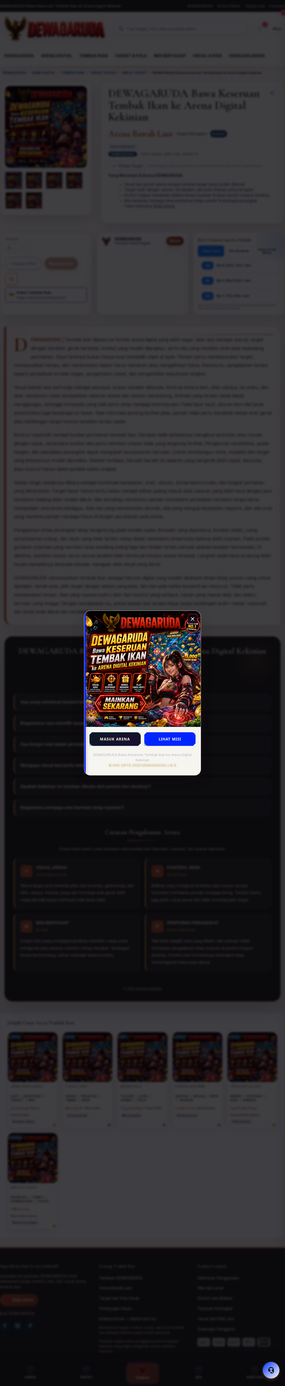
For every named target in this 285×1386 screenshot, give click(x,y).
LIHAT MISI (170, 739)
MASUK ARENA (115, 739)
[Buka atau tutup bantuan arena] (271, 1370)
